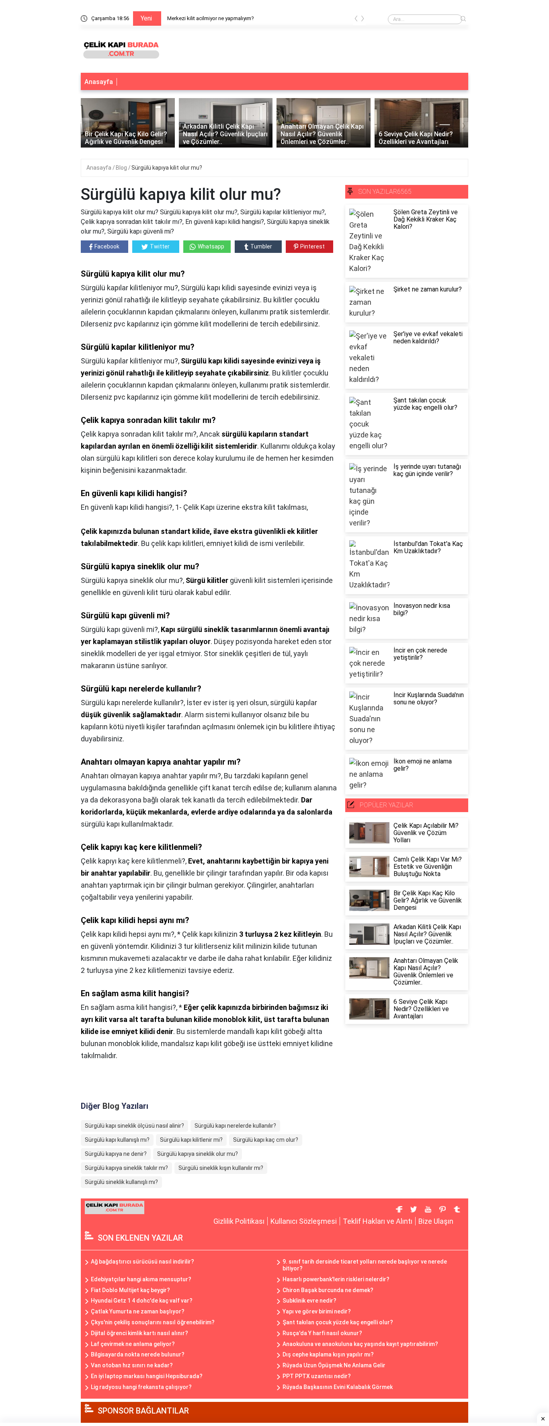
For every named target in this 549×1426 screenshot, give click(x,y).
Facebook (106, 246)
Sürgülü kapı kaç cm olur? (265, 1140)
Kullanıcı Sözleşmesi (303, 1221)
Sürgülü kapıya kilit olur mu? (166, 167)
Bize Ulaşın (435, 1221)
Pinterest (312, 246)
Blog (122, 167)
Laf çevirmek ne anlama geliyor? (133, 1344)
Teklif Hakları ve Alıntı (377, 1221)
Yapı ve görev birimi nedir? (317, 1311)
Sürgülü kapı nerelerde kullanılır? (235, 1125)
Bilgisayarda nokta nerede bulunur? (137, 1354)
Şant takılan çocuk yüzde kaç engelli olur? (338, 1322)
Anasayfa (98, 82)
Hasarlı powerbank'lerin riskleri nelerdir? (336, 1279)
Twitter (160, 246)
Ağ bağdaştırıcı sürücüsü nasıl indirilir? (142, 1261)
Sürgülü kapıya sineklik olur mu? (197, 1154)
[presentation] (356, 19)
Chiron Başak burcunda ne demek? (328, 1290)
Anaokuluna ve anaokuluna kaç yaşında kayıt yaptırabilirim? (360, 1344)
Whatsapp (211, 246)
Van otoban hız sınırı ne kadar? (132, 1365)
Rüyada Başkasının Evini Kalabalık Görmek (338, 1387)
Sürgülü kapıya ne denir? (116, 1154)
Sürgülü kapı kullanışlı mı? (117, 1140)
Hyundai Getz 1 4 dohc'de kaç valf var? (142, 1300)
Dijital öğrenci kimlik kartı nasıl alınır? (139, 1333)
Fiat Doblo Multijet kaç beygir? (130, 1290)
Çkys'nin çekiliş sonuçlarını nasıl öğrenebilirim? (153, 1322)
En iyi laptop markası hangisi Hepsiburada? (147, 1376)
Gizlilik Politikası (238, 1221)
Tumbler (261, 246)
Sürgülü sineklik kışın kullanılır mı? (220, 1168)
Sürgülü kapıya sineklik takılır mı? (126, 1168)
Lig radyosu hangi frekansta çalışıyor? (141, 1387)
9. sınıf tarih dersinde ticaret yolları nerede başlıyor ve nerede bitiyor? (365, 1265)
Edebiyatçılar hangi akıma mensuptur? (141, 1279)
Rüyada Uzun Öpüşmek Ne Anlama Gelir (334, 1365)
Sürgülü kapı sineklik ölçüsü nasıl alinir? (134, 1125)
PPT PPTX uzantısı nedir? (317, 1376)
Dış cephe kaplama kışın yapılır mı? (328, 1354)
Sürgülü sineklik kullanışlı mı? (121, 1182)
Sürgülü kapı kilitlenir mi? (191, 1140)
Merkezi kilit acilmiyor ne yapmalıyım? (210, 18)
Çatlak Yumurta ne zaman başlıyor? (137, 1311)
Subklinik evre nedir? (309, 1300)
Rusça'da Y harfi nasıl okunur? (322, 1333)
